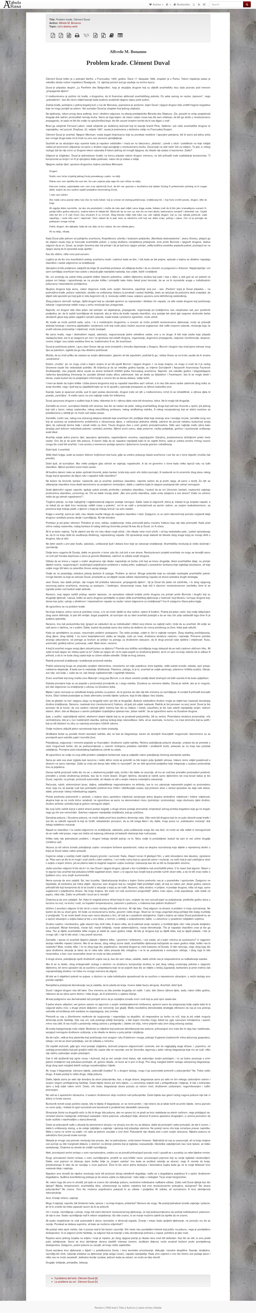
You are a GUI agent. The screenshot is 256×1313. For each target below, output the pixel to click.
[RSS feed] (198, 4)
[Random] (204, 4)
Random (99, 1307)
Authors (131, 1307)
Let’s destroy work (67, 26)
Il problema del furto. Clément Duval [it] (76, 1278)
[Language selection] (168, 4)
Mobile (158, 1307)
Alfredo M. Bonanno (70, 23)
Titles (122, 1307)
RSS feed (111, 1307)
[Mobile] (193, 4)
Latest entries (144, 1307)
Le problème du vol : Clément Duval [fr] (76, 1281)
